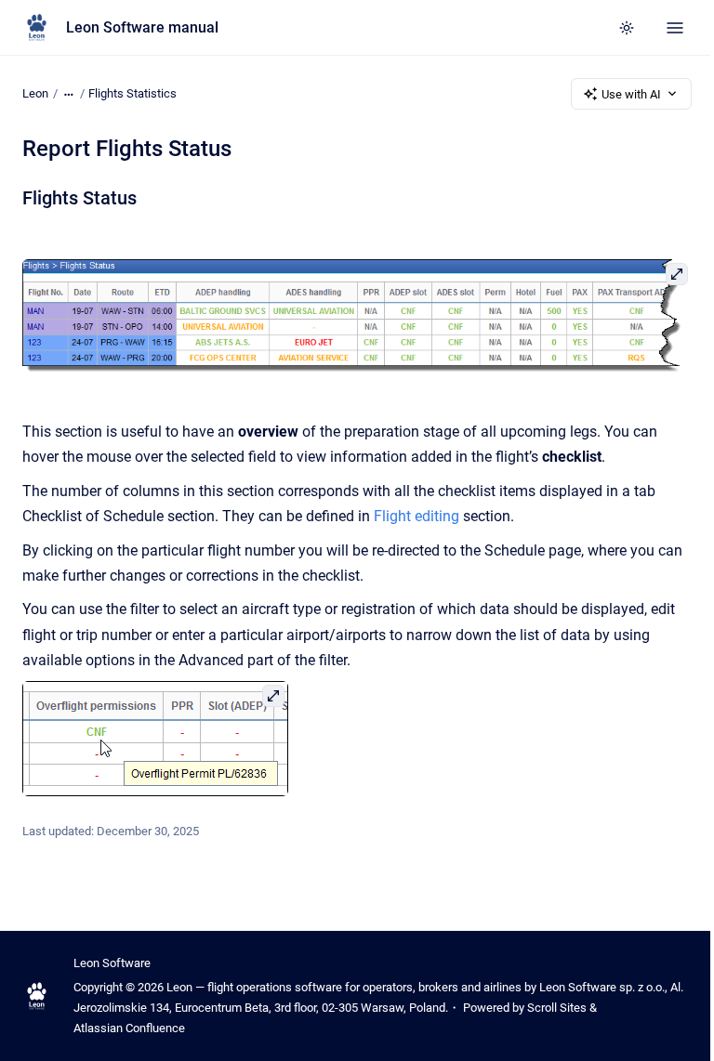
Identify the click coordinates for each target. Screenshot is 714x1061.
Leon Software (112, 963)
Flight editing (416, 516)
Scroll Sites (557, 1008)
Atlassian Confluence (129, 1028)
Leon (35, 93)
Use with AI (631, 94)
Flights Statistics (132, 93)
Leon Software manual (142, 27)
